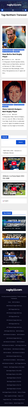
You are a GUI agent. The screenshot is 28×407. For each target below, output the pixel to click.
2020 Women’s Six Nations (9, 334)
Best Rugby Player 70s (8, 49)
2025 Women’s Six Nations (9, 359)
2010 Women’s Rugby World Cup (14, 312)
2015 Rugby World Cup (14, 323)
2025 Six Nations (16, 302)
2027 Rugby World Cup (20, 363)
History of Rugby (21, 392)
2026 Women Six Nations (8, 363)
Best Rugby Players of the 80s (14, 388)
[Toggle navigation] (13, 10)
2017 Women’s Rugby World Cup (14, 327)
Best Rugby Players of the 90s (10, 392)
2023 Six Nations (7, 349)
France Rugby (20, 272)
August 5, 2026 (9, 262)
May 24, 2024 (7, 114)
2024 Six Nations (7, 352)
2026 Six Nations (21, 359)
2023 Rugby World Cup (20, 345)
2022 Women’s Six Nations (8, 345)
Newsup (23, 296)
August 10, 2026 (10, 228)
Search (4, 137)
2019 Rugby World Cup (9, 331)
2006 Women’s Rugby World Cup (14, 305)
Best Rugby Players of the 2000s (16, 367)
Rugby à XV (20, 395)
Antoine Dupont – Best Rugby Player (14, 276)
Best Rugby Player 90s (8, 51)
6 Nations (6, 367)
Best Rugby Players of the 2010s (14, 370)
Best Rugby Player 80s (19, 49)
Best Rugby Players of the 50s (14, 377)
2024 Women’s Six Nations (18, 352)
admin (18, 59)
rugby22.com (14, 4)
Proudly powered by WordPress (9, 296)
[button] (23, 10)
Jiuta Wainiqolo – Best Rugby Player (13, 259)
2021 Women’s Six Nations (9, 341)
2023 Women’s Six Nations (18, 349)
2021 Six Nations (21, 334)
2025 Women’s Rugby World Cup (14, 356)
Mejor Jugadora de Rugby (11, 395)
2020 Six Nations (20, 331)
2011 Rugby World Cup (14, 316)
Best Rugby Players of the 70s (14, 385)
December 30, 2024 (9, 59)
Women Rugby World (19, 403)
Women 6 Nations (8, 403)
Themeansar (14, 298)
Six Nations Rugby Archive (19, 399)
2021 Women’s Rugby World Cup (14, 338)
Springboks (16, 51)
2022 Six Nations (21, 341)
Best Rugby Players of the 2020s (14, 374)
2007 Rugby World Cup (14, 309)
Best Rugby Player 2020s (9, 255)
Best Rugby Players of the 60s (14, 381)
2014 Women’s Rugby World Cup (14, 320)
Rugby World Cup (7, 399)
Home (9, 302)
